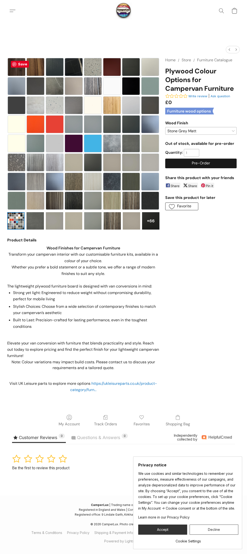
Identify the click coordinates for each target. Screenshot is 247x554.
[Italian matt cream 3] (73, 221)
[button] (123, 10)
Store (186, 60)
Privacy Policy (78, 533)
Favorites (142, 424)
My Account (69, 424)
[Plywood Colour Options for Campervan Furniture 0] (16, 221)
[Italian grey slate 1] (35, 221)
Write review (197, 96)
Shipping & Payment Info (113, 533)
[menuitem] (229, 49)
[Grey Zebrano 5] (112, 221)
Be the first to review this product (40, 467)
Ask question (220, 96)
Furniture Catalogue (214, 60)
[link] (188, 539)
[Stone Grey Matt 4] (93, 221)
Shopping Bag (178, 424)
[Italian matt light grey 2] (54, 221)
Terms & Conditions (46, 533)
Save (22, 64)
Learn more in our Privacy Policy (164, 517)
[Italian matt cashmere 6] (131, 221)
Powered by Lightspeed (123, 541)
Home (170, 60)
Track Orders (105, 424)
